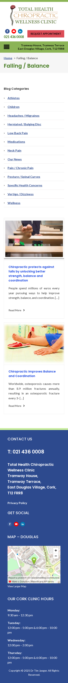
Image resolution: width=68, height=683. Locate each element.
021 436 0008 (14, 36)
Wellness (14, 203)
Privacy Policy (17, 503)
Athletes (14, 98)
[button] (16, 310)
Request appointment (46, 33)
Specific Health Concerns (25, 185)
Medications (16, 141)
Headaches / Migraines (23, 115)
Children (13, 106)
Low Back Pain (18, 133)
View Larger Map (17, 586)
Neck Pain (14, 150)
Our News (15, 159)
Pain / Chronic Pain (20, 168)
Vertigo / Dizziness (21, 194)
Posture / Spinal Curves (24, 176)
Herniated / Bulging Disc (24, 124)
